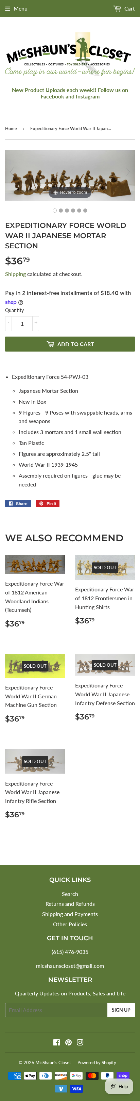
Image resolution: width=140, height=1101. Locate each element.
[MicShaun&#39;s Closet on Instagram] (80, 1043)
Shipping (15, 273)
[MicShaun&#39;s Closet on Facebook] (56, 1043)
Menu (21, 8)
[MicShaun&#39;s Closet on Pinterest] (68, 1043)
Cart (129, 8)
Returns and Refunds (70, 903)
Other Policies (70, 924)
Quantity (14, 310)
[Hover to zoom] (70, 174)
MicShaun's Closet (53, 1062)
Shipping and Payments (70, 914)
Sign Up (121, 1010)
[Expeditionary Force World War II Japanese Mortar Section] (55, 210)
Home (11, 128)
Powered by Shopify (96, 1062)
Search (70, 893)
